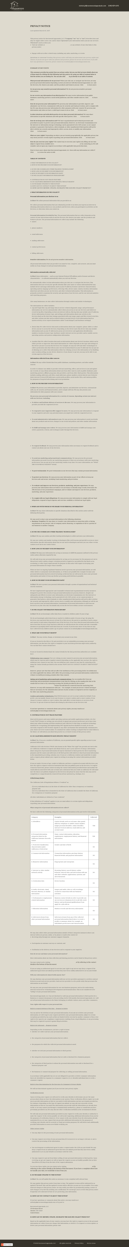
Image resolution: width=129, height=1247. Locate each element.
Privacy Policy (79, 1243)
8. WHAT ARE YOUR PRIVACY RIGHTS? (42, 177)
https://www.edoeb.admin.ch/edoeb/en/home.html (50, 654)
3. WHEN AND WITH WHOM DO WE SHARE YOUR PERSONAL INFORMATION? (55, 167)
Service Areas (91, 1243)
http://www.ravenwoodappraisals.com (57, 45)
